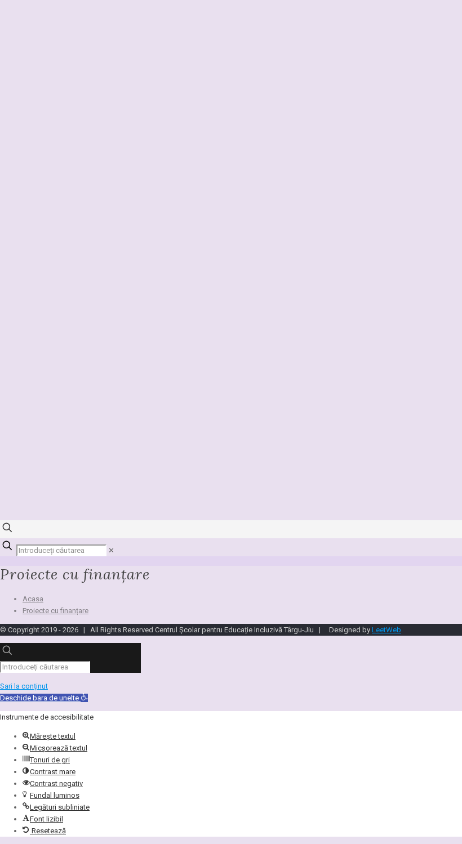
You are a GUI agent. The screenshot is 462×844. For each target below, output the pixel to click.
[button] (44, 698)
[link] (111, 550)
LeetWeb (386, 630)
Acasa (33, 599)
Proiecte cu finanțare (55, 610)
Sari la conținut (24, 686)
